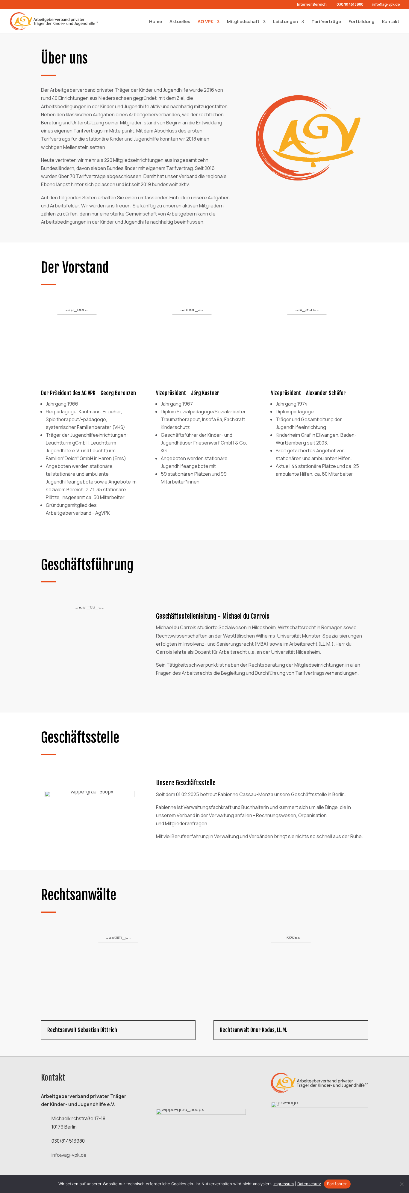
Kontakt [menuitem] (390, 21)
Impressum (283, 1183)
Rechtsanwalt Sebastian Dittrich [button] (82, 1030)
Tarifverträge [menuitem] (326, 21)
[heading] (118, 1030)
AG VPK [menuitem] (205, 21)
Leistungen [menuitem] (285, 21)
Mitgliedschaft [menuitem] (243, 21)
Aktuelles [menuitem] (179, 21)
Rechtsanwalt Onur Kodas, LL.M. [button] (253, 1030)
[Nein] (402, 1184)
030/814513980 (350, 4)
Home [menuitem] (155, 21)
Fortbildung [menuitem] (362, 21)
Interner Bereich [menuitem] (312, 5)
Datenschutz (309, 1183)
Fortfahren (337, 1183)
